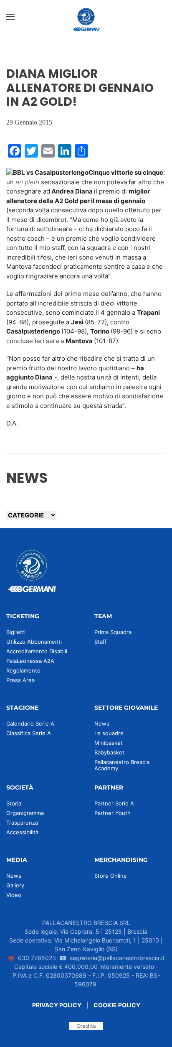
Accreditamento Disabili (36, 651)
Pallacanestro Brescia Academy (121, 765)
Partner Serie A (114, 803)
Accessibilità (22, 832)
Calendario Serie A (30, 723)
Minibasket (108, 742)
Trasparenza (22, 822)
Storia (13, 803)
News (101, 723)
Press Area (20, 680)
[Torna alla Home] (86, 16)
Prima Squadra (113, 632)
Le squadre (109, 733)
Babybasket (109, 752)
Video (13, 895)
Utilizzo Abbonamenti (34, 641)
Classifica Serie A (28, 733)
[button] (10, 16)
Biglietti (15, 632)
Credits (86, 1025)
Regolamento (23, 670)
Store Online (110, 875)
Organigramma (25, 813)
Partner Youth (112, 813)
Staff (100, 641)
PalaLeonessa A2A (30, 660)
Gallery (15, 885)
